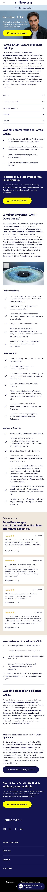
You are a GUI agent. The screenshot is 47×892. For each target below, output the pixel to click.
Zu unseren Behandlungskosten (21, 770)
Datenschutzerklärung (30, 882)
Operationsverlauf (10, 102)
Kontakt (6, 860)
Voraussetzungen (10, 108)
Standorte (7, 868)
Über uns (7, 851)
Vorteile (6, 95)
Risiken (6, 114)
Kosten (6, 120)
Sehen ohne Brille (10, 842)
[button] (31, 886)
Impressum (10, 882)
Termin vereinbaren (18, 33)
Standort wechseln (23, 8)
